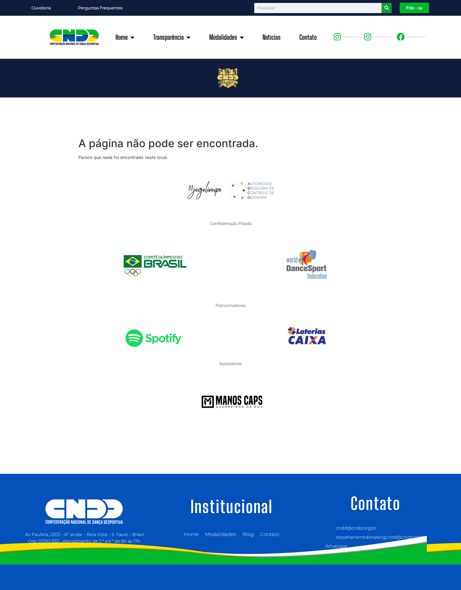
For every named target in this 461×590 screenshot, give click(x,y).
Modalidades (223, 37)
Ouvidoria (41, 7)
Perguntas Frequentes (100, 7)
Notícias (272, 37)
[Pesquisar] (386, 8)
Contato (308, 37)
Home (122, 37)
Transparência (168, 37)
